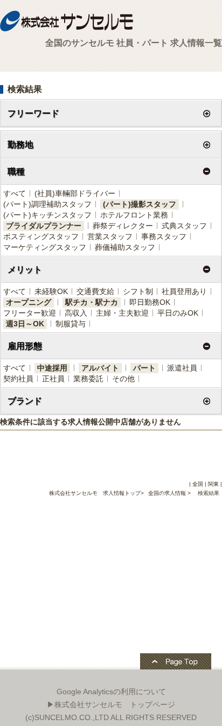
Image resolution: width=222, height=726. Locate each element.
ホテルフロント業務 (134, 215)
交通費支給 (95, 291)
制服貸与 (71, 323)
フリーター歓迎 (29, 313)
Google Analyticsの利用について (111, 691)
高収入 (76, 313)
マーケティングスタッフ (44, 247)
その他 (123, 378)
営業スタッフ (110, 236)
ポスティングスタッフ (41, 236)
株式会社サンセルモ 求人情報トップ (95, 493)
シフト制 (138, 291)
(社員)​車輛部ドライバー (74, 193)
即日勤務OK (149, 302)
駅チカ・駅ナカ (91, 302)
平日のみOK (177, 313)
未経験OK (51, 291)
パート (144, 368)
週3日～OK (25, 323)
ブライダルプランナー (43, 225)
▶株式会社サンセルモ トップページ (111, 704)
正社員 (53, 378)
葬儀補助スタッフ (125, 247)
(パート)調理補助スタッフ (47, 204)
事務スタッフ (163, 236)
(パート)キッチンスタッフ (47, 215)
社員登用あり (184, 291)
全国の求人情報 (168, 493)
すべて (14, 193)
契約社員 (18, 378)
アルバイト (100, 368)
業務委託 (88, 378)
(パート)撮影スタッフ (139, 204)
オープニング (28, 302)
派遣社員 (182, 368)
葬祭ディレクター (123, 225)
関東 (213, 484)
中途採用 (52, 368)
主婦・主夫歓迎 (122, 313)
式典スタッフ (184, 225)
